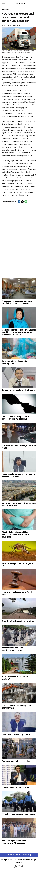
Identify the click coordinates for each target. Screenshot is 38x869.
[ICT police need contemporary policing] (19, 801)
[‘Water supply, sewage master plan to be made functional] (19, 461)
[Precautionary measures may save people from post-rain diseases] (19, 288)
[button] (19, 201)
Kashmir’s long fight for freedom (16, 761)
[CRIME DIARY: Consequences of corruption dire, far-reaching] (19, 404)
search (35, 3)
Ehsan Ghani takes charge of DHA (16, 734)
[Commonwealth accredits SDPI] (19, 775)
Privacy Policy (26, 855)
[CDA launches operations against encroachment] (19, 693)
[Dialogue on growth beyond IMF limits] (19, 377)
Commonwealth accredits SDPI (15, 787)
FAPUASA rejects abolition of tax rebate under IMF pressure (16, 841)
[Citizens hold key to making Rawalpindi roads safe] (19, 433)
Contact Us (10, 855)
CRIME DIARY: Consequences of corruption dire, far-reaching (16, 417)
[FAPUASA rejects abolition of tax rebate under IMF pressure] (19, 828)
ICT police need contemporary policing (18, 814)
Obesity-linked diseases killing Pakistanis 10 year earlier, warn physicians (15, 534)
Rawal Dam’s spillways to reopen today (18, 621)
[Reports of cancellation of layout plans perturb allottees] (19, 490)
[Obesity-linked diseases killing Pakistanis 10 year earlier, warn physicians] (19, 519)
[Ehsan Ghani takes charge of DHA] (19, 722)
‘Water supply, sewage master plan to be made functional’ (18, 475)
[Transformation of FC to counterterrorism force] (19, 635)
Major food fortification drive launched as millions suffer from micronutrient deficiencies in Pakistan (19, 332)
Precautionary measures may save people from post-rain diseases (17, 302)
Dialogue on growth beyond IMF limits (18, 390)
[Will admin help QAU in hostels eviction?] (19, 664)
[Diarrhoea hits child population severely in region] (19, 348)
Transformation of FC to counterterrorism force (12, 649)
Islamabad (5, 9)
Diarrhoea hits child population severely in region (15, 362)
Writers (18, 855)
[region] (19, 223)
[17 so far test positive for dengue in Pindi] (19, 551)
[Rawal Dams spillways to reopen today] (19, 608)
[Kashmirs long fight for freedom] (19, 748)
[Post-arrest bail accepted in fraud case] (19, 579)
